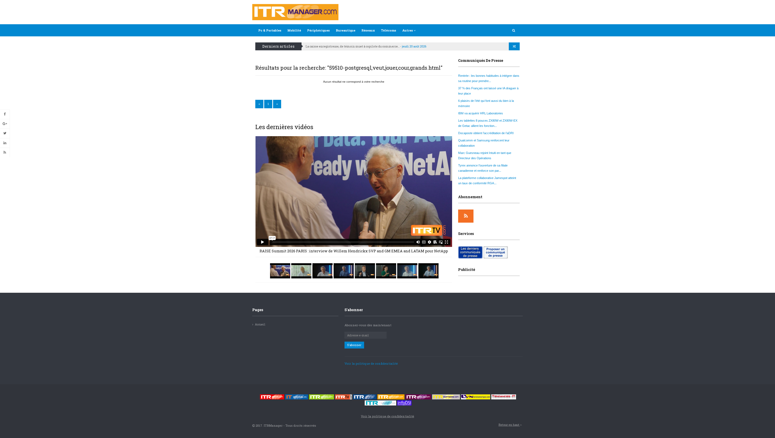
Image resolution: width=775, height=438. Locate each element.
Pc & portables (269, 30)
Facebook (5, 114)
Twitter (5, 133)
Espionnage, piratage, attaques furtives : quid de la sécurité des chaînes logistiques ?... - (382, 46)
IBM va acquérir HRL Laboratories (480, 113)
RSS (5, 152)
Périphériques (318, 30)
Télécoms (388, 30)
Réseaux (368, 30)
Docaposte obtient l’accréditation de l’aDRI (486, 133)
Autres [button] (408, 30)
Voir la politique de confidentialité (371, 363)
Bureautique (345, 30)
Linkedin (5, 143)
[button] (514, 30)
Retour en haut (509, 425)
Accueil (260, 324)
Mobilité (294, 30)
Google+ (5, 123)
